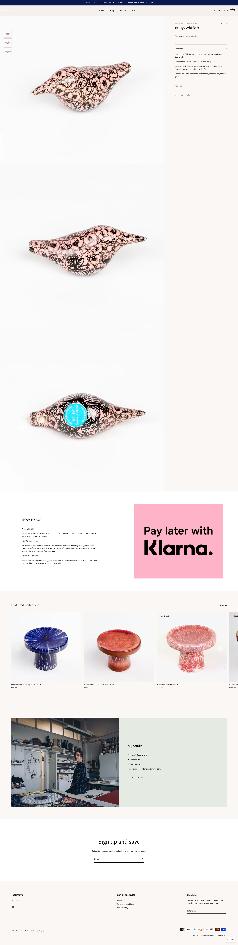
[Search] (226, 10)
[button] (18, 648)
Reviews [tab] (178, 86)
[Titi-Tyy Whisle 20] (8, 33)
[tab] (201, 67)
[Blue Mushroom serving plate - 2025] (46, 647)
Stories (123, 10)
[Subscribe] (142, 859)
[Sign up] (224, 911)
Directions (137, 777)
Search (119, 900)
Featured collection (25, 605)
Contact (15, 900)
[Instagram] (13, 907)
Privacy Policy (122, 908)
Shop (112, 10)
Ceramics (193, 23)
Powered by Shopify (37, 931)
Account (217, 10)
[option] (8, 34)
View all (223, 605)
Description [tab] (179, 48)
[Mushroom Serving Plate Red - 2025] (119, 647)
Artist (134, 10)
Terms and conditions (125, 904)
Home (101, 10)
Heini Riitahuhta (181, 23)
